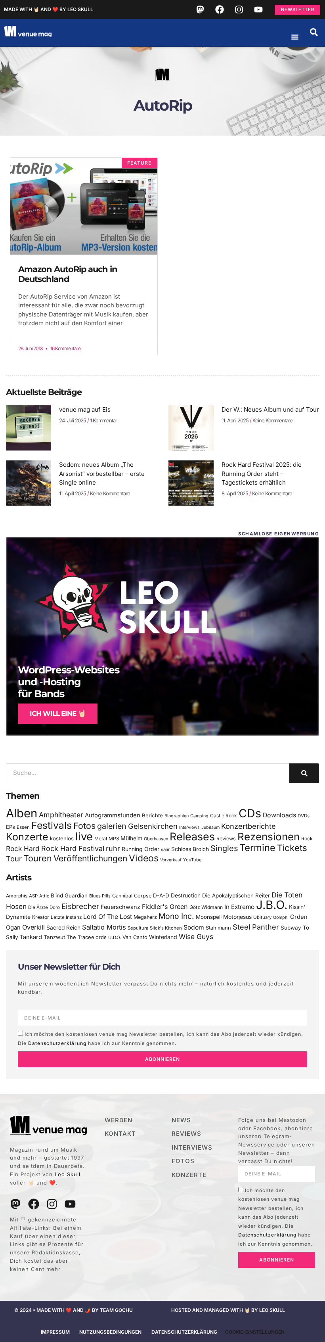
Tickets (292, 847)
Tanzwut (54, 937)
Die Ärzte (38, 907)
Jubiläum (210, 827)
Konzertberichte (248, 826)
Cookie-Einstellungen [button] (255, 1332)
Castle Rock (223, 816)
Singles (224, 848)
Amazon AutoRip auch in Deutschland (67, 274)
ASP (33, 896)
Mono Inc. (176, 916)
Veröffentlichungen (90, 858)
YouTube (192, 860)
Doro (55, 907)
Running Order (140, 849)
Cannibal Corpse (131, 896)
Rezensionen (268, 836)
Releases (192, 836)
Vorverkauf (171, 860)
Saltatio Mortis (104, 927)
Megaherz (145, 917)
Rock (307, 839)
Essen (23, 827)
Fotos (84, 826)
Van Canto (134, 937)
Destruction (186, 895)
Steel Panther (256, 926)
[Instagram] (239, 9)
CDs (250, 813)
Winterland (163, 937)
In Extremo (239, 907)
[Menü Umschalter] (295, 37)
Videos (144, 858)
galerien (111, 826)
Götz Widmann (206, 907)
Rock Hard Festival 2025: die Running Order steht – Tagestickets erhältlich (262, 473)
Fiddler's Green (165, 907)
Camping (199, 816)
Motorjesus (237, 916)
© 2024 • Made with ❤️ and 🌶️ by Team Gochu (73, 1310)
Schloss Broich (190, 849)
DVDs (304, 816)
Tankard (31, 937)
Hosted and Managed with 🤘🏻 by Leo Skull (228, 1310)
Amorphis (16, 896)
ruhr (113, 848)
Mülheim (131, 838)
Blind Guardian (69, 895)
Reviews (226, 839)
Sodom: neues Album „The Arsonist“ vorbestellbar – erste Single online (102, 473)
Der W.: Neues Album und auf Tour (270, 409)
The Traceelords (87, 937)
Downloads (279, 815)
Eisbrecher (80, 906)
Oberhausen (156, 839)
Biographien (176, 816)
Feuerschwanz (120, 906)
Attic (44, 896)
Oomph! (281, 917)
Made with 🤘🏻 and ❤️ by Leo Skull (48, 9)
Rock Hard (23, 848)
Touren (37, 858)
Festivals (51, 825)
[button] (314, 32)
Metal (100, 839)
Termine (257, 847)
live (84, 836)
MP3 (114, 839)
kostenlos (62, 838)
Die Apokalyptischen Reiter (236, 895)
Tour (14, 858)
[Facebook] (219, 9)
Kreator (40, 917)
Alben (21, 813)
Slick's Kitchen (166, 928)
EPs (10, 827)
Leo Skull (67, 1174)
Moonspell (209, 917)
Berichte (152, 815)
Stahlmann (218, 928)
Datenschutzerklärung (57, 1043)
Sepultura (138, 928)
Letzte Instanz (66, 917)
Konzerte (27, 837)
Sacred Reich (63, 927)
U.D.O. (114, 937)
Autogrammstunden (112, 815)
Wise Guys (196, 936)
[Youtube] (258, 9)
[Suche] (304, 773)
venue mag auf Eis (85, 409)
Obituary (262, 917)
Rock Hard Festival (72, 848)
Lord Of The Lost (107, 916)
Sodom (194, 927)
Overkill (33, 927)
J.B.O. (271, 905)
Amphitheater (61, 815)
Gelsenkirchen (153, 826)
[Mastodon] (200, 9)
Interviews (189, 827)
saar (165, 849)
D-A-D (161, 895)
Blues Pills (100, 896)
